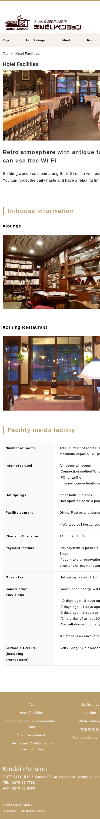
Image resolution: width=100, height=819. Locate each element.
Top (32, 704)
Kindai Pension (25, 768)
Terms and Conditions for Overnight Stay (31, 746)
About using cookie (33, 810)
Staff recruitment (31, 735)
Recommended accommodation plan (31, 724)
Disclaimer (9, 810)
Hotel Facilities (32, 712)
